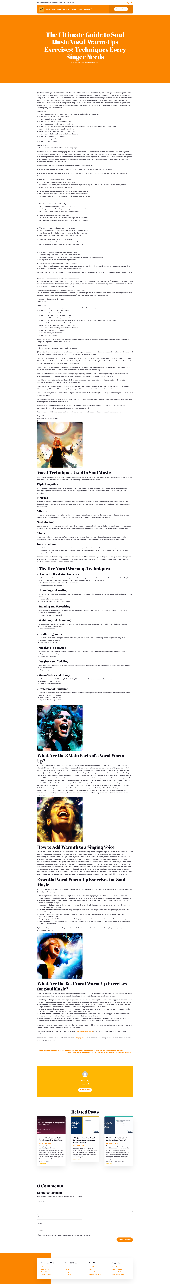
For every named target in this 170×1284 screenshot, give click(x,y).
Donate (115, 1267)
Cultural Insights (47, 1274)
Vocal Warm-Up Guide (85, 1031)
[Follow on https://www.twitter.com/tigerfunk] (127, 2)
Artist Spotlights (46, 1269)
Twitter (67, 1269)
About (59, 9)
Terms (80, 9)
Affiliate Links (117, 1272)
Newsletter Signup (118, 1274)
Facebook (68, 1267)
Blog (53, 9)
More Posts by (85, 1090)
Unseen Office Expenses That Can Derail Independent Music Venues (51, 1139)
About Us (92, 1267)
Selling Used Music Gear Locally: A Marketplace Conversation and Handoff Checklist (85, 1140)
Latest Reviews (46, 1267)
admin (75, 62)
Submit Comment (125, 1239)
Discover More (121, 9)
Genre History (45, 1272)
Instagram (68, 1272)
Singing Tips (80, 1038)
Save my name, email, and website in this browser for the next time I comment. (64, 1235)
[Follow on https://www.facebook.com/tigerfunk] (124, 2)
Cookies (87, 9)
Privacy (73, 9)
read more (42, 1163)
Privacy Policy (93, 1272)
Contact (66, 9)
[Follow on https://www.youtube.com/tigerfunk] (131, 2)
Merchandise (117, 1269)
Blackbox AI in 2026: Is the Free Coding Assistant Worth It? (117, 1139)
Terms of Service (94, 1274)
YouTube (68, 1274)
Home (48, 9)
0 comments (95, 62)
